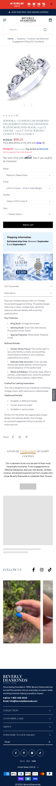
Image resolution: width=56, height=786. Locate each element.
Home (11, 38)
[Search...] (45, 29)
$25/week (43, 149)
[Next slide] (31, 105)
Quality (6, 194)
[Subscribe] (49, 742)
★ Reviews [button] (54, 395)
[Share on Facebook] (12, 437)
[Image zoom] (28, 76)
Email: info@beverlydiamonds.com (20, 701)
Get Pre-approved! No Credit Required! (17, 152)
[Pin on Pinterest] (26, 437)
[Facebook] (15, 753)
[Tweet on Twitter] (19, 437)
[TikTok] (40, 753)
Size (5, 208)
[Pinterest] (24, 753)
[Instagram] (32, 753)
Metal (6, 168)
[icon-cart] (49, 20)
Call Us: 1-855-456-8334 (15, 698)
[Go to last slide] (24, 105)
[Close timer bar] (51, 4)
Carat (5, 181)
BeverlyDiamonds (31, 784)
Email (7, 742)
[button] (28, 225)
